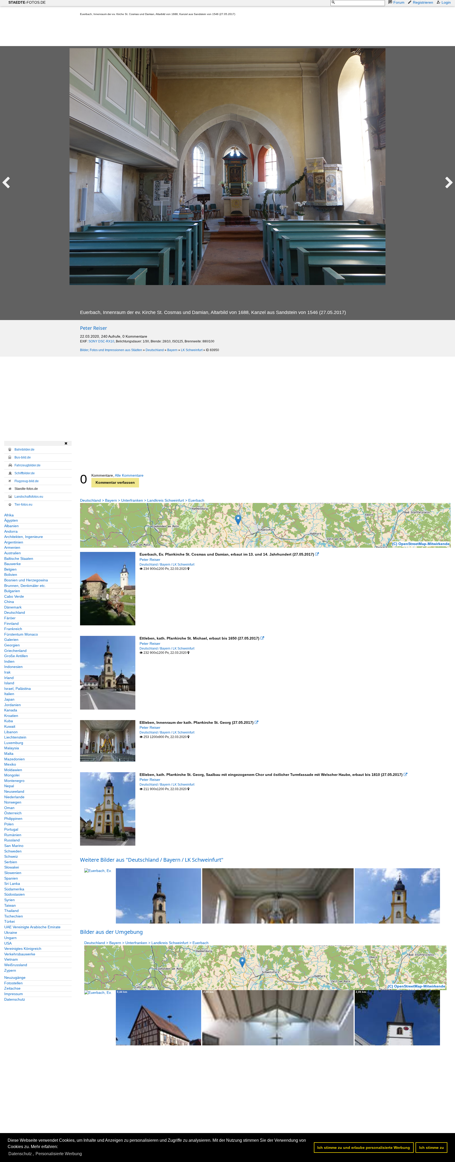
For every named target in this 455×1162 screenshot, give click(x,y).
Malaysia (11, 748)
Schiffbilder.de (24, 473)
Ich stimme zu (431, 1147)
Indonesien (13, 667)
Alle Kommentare (129, 475)
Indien (9, 661)
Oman (9, 808)
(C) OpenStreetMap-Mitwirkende (420, 544)
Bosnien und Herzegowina (26, 580)
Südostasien (14, 894)
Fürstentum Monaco (21, 634)
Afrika (9, 515)
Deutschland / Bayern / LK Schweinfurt (167, 564)
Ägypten (11, 520)
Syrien (9, 900)
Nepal (9, 786)
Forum (398, 2)
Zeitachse (12, 988)
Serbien (10, 862)
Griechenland (15, 651)
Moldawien (13, 770)
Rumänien (12, 835)
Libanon (11, 732)
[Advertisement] (176, 32)
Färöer (10, 618)
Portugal (11, 829)
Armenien (12, 547)
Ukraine (10, 932)
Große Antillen (16, 656)
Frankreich (13, 629)
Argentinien (13, 542)
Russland (12, 840)
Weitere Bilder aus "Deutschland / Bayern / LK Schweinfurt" (151, 859)
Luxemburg (13, 743)
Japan (9, 699)
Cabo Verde (14, 596)
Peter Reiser (93, 328)
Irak (7, 672)
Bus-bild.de (22, 457)
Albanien (11, 526)
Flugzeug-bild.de (26, 481)
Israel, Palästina (17, 688)
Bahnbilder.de (24, 449)
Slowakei (11, 867)
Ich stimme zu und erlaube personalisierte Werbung (363, 1147)
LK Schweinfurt (191, 350)
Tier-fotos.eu (23, 504)
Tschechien (13, 916)
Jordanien (12, 705)
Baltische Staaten (18, 558)
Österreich (13, 813)
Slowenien (12, 873)
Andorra (11, 531)
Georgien (12, 645)
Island (9, 683)
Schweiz (11, 856)
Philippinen (13, 818)
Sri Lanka (12, 883)
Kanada (10, 710)
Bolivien (10, 574)
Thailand (11, 911)
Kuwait (9, 726)
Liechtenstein (15, 737)
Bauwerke (12, 564)
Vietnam (11, 959)
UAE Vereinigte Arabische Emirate (32, 927)
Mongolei (11, 775)
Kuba (8, 721)
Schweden (13, 851)
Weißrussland (15, 965)
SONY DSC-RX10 (101, 341)
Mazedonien (14, 759)
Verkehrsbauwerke (19, 954)
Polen (9, 824)
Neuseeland (14, 791)
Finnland (11, 623)
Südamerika (14, 889)
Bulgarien (12, 591)
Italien (9, 694)
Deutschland (155, 350)
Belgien (10, 569)
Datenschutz (14, 999)
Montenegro (14, 781)
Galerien (11, 639)
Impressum (13, 994)
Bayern (172, 350)
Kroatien (11, 716)
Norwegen (12, 802)
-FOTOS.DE (27, 2)
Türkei (9, 921)
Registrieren (423, 2)
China (9, 602)
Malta (8, 753)
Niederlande (14, 797)
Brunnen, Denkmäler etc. (25, 586)
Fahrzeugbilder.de (27, 465)
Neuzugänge (15, 977)
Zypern (10, 970)
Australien (12, 553)
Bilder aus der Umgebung (111, 931)
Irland (9, 678)
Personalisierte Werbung (59, 1153)
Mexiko (10, 764)
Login (446, 2)
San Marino (13, 846)
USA (8, 943)
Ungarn (10, 938)
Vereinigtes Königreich (22, 948)
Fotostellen (13, 983)
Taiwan (10, 905)
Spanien (11, 878)
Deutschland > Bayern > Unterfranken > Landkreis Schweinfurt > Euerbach (142, 500)
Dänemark (13, 607)
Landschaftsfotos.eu (28, 496)
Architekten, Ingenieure (23, 537)
